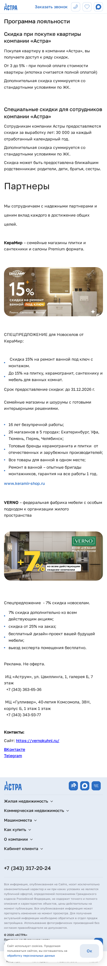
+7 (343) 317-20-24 (27, 868)
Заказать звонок (51, 6)
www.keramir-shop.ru (24, 483)
